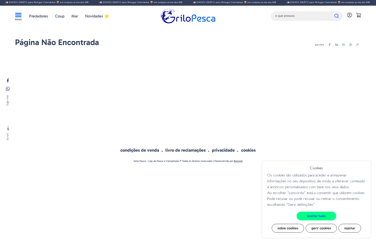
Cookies (248, 150)
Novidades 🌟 (97, 16)
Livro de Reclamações (185, 150)
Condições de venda (139, 150)
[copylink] (357, 45)
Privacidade (223, 150)
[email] (343, 44)
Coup (59, 16)
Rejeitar (349, 228)
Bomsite (238, 161)
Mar (74, 16)
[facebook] (329, 45)
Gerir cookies (321, 228)
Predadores (38, 16)
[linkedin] (336, 45)
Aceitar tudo (316, 216)
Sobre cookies (287, 228)
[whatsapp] (350, 45)
